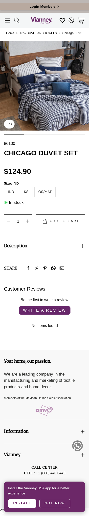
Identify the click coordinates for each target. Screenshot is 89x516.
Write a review (44, 310)
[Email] (62, 268)
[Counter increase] (27, 221)
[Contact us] (77, 445)
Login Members (42, 6)
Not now (54, 503)
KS (26, 192)
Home (10, 33)
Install (22, 503)
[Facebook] (28, 268)
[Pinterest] (45, 268)
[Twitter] (36, 268)
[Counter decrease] (8, 221)
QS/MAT (45, 192)
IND (11, 192)
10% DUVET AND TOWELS (38, 33)
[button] (7, 20)
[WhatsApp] (53, 268)
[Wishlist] (3, 511)
